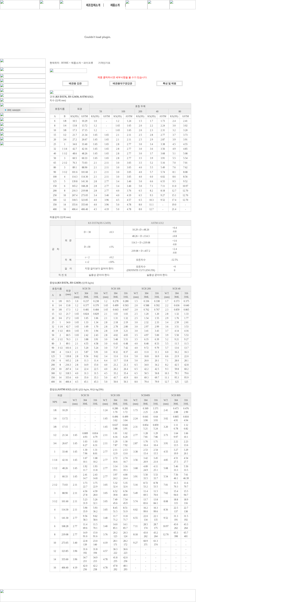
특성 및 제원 (169, 83)
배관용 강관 (75, 83)
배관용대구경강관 (122, 83)
